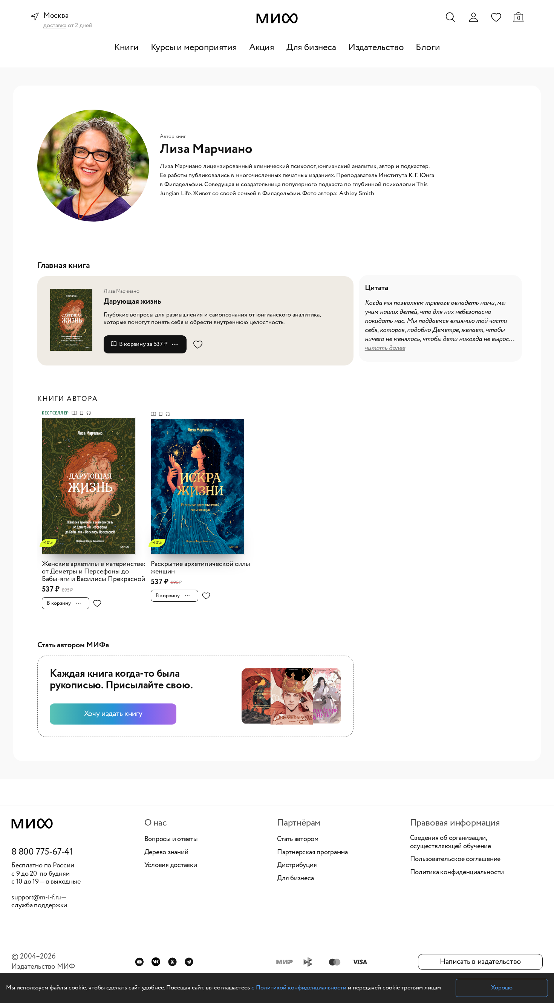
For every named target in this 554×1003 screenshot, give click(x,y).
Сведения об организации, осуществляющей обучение (450, 842)
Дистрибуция (297, 865)
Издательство (376, 47)
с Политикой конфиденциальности (298, 987)
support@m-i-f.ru (36, 897)
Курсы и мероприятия (194, 47)
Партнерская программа (312, 853)
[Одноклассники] (172, 961)
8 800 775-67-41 (42, 852)
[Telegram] (189, 961)
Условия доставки (170, 865)
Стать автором (297, 839)
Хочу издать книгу (113, 713)
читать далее (385, 348)
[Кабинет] (473, 17)
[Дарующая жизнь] (73, 319)
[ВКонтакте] (156, 961)
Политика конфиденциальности (457, 872)
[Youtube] (139, 961)
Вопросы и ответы (171, 839)
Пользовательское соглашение (455, 859)
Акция (261, 47)
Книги (126, 47)
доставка (54, 26)
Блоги (428, 47)
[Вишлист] (496, 17)
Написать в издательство (480, 961)
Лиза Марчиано (121, 291)
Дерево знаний (166, 853)
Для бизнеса (311, 47)
